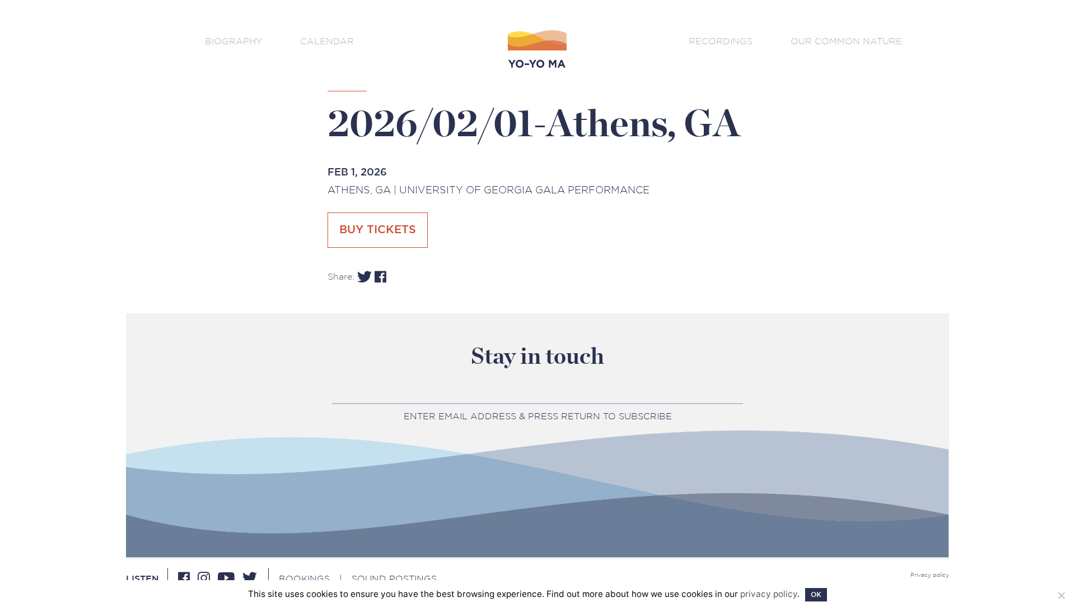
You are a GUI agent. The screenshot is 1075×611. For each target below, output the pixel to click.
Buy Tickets (377, 229)
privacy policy (768, 594)
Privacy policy (929, 575)
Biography (233, 41)
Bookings (304, 579)
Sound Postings (394, 579)
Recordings (720, 41)
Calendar (327, 41)
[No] (1061, 595)
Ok (816, 594)
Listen (142, 579)
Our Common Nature (846, 41)
